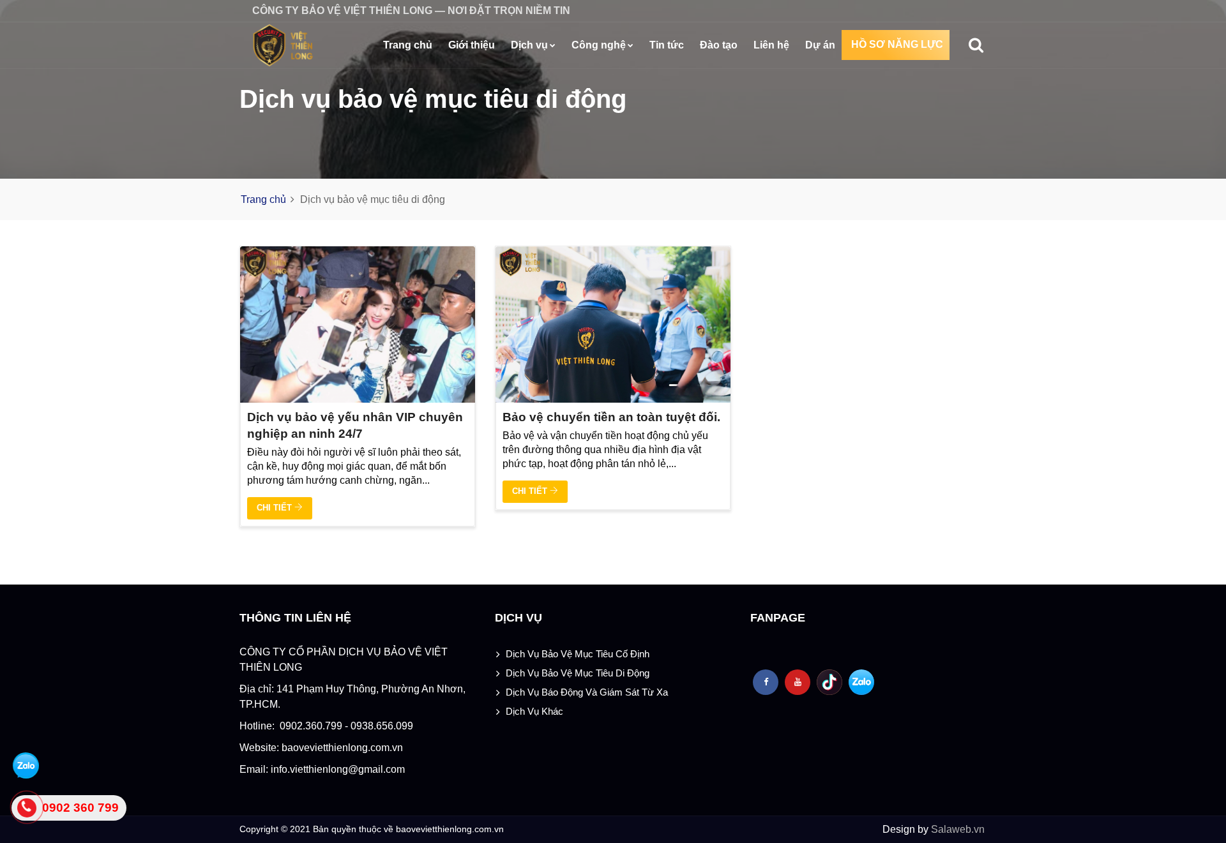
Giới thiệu (471, 45)
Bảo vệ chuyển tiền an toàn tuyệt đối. (611, 417)
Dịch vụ (529, 45)
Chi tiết (275, 507)
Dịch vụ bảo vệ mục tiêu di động (577, 673)
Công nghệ (598, 45)
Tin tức (666, 45)
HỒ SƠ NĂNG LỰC (897, 44)
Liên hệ (771, 45)
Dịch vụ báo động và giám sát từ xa (587, 692)
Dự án (820, 45)
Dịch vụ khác (534, 711)
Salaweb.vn (956, 829)
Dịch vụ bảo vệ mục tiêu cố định (577, 653)
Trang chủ (407, 45)
